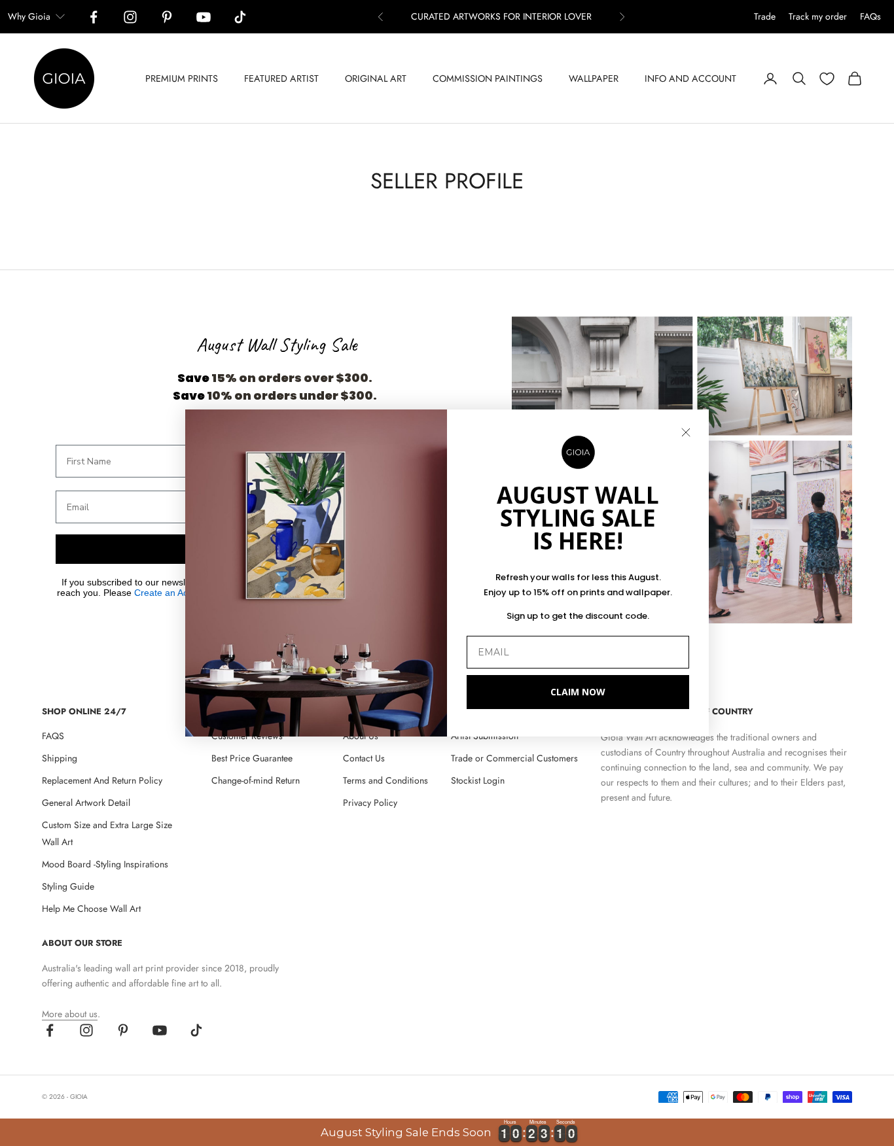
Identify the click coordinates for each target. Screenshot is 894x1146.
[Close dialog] (686, 432)
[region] (447, 1132)
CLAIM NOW (577, 692)
